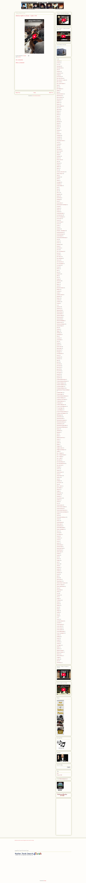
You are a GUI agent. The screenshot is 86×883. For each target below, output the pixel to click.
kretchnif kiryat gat (60, 234)
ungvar (58, 603)
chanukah (58, 135)
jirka (57, 187)
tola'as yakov (59, 579)
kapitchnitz (59, 194)
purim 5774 (59, 367)
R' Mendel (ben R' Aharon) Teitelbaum (63, 389)
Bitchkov (58, 102)
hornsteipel (59, 182)
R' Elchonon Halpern (60, 386)
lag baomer (59, 244)
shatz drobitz (59, 487)
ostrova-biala (59, 339)
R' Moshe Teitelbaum (60, 397)
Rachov (58, 428)
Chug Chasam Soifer (60, 140)
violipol (58, 615)
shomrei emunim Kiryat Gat (61, 510)
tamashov (58, 567)
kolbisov (58, 209)
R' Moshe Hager (59, 394)
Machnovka (59, 280)
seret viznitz (59, 482)
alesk (58, 69)
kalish (58, 189)
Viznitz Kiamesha (60, 624)
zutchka (58, 659)
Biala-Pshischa (59, 95)
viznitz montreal (59, 629)
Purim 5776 (59, 370)
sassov (58, 468)
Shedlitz (58, 491)
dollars (58, 152)
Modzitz (58, 298)
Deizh (58, 145)
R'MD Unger (59, 415)
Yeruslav (58, 643)
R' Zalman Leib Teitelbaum (61, 413)
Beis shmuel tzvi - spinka (61, 80)
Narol (58, 327)
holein (58, 178)
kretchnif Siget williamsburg (61, 237)
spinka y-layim (59, 551)
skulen (58, 520)
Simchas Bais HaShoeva (61, 517)
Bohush (58, 111)
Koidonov (58, 208)
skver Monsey (59, 534)
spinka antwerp (59, 544)
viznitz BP (58, 622)
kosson (58, 220)
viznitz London (59, 626)
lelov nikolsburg (59, 258)
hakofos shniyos (59, 173)
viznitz (58, 619)
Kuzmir (58, 242)
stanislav (58, 553)
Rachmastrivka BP (60, 418)
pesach (58, 344)
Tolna (58, 588)
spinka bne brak (59, 546)
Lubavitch (58, 273)
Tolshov (58, 591)
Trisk (58, 596)
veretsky (58, 612)
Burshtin (58, 133)
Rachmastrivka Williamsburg (62, 427)
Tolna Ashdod (59, 589)
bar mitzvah (59, 76)
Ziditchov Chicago (60, 650)
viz (57, 617)
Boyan (58, 123)
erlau (58, 161)
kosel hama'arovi (60, 215)
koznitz (58, 225)
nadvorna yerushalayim (61, 324)
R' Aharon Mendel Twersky (61, 379)
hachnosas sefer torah (60, 171)
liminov (58, 268)
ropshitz (58, 442)
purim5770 (58, 374)
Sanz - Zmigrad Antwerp (61, 454)
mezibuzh (58, 291)
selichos (58, 477)
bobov (58, 107)
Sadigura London (60, 447)
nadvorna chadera (60, 315)
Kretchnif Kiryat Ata (60, 232)
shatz (58, 484)
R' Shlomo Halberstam (60, 404)
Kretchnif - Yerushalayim (61, 230)
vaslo (58, 607)
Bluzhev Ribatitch (60, 106)
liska (57, 272)
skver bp (58, 532)
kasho (58, 201)
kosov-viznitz (59, 218)
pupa (58, 360)
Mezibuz (58, 289)
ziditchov (58, 648)
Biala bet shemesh (60, 93)
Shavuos (58, 489)
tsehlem (58, 598)
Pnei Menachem (59, 353)
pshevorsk (58, 358)
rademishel (59, 430)
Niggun (58, 331)
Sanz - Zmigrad (59, 453)
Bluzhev (58, 104)
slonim (58, 536)
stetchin (58, 555)
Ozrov (58, 341)
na (57, 305)
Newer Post (18, 92)
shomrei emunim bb (60, 508)
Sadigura (58, 446)
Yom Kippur (59, 645)
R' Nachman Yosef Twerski (61, 399)
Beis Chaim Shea (60, 78)
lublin (58, 275)
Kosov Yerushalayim (60, 216)
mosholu (58, 299)
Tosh (58, 593)
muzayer (58, 303)
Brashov (58, 125)
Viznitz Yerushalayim (60, 633)
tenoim (58, 574)
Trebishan (58, 595)
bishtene (58, 100)
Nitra (57, 336)
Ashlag (58, 74)
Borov (58, 116)
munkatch (58, 301)
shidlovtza (58, 499)
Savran (58, 473)
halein (58, 175)
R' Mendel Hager (59, 392)
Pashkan (58, 343)
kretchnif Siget (59, 235)
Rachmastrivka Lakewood (61, 420)
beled (58, 85)
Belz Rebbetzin (59, 88)
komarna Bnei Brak (60, 213)
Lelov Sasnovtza (60, 261)
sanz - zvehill (59, 458)
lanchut (58, 246)
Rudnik (58, 444)
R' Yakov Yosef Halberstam (61, 406)
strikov (58, 558)
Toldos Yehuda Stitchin (61, 586)
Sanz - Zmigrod (59, 456)
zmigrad (58, 657)
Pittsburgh (58, 351)
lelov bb (58, 253)
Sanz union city (59, 465)
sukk (58, 562)
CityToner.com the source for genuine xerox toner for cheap (24, 840)
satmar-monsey (59, 472)
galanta (58, 166)
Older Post (51, 92)
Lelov (58, 249)
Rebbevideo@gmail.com (63, 778)
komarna (58, 211)
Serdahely (58, 480)
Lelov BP (58, 254)
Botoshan (58, 121)
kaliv (57, 190)
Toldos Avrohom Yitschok (61, 582)
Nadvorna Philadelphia (60, 320)
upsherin (58, 605)
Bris (57, 128)
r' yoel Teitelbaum (60, 409)
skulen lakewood (59, 522)
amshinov (58, 71)
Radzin (58, 435)
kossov (58, 223)
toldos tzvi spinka (60, 584)
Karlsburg (58, 199)
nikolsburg (58, 332)
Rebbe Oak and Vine (60, 437)
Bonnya (58, 114)
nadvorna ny (59, 308)
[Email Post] (28, 55)
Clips (58, 773)
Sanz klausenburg (60, 461)
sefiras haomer (59, 475)
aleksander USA (59, 67)
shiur (58, 503)
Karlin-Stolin (59, 197)
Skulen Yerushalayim (60, 529)
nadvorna (58, 306)
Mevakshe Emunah (60, 287)
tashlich (58, 569)
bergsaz (58, 90)
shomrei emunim (59, 505)
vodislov (58, 634)
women (58, 638)
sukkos (58, 563)
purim (58, 362)
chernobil (58, 137)
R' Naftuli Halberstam (60, 401)
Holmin (58, 180)
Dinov (58, 147)
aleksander (59, 66)
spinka (58, 543)
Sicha (58, 515)
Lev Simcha (59, 265)
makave (58, 282)
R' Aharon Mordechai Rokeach (62, 381)
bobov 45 (58, 109)
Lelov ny (58, 260)
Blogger (45, 880)
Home (35, 92)
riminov (58, 439)
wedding (58, 636)
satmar (58, 470)
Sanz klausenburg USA (61, 463)
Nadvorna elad (59, 317)
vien (57, 614)
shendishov (59, 494)
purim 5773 (59, 365)
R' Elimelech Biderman (61, 388)
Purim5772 (58, 377)
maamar (58, 279)
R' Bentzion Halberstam (61, 384)
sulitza (58, 565)
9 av (57, 64)
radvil (58, 434)
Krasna (58, 227)
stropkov (58, 560)
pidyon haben (59, 348)
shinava (58, 501)
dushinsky (58, 156)
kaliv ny (58, 192)
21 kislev (58, 62)
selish (58, 479)
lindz (57, 270)
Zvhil (58, 660)
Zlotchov (58, 653)
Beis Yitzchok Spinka (60, 83)
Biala (58, 92)
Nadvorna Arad (59, 310)
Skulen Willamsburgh (60, 527)
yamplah (58, 640)
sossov (58, 541)
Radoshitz (58, 432)
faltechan (58, 163)
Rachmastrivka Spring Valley (62, 425)
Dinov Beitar (59, 149)
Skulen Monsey (59, 525)
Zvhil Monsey (59, 662)
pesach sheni (59, 346)
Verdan (58, 610)
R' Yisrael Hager (59, 408)
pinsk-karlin (59, 350)
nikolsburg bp (59, 334)
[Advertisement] (61, 816)
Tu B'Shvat (59, 600)
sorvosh (58, 539)
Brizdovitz (58, 130)
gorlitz (58, 168)
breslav (58, 126)
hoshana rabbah (59, 185)
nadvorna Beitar (59, 313)
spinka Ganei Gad (60, 548)
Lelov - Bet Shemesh (60, 251)
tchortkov (58, 570)
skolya (58, 518)
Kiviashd (58, 206)
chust (58, 142)
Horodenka (58, 183)
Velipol (58, 608)
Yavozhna (58, 641)
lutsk (58, 277)
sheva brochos (59, 498)
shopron (58, 513)
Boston (58, 119)
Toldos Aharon (59, 581)
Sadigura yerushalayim (61, 449)
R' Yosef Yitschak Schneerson (62, 411)
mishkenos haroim (60, 294)
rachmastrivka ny (60, 423)
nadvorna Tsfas (59, 322)
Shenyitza (58, 496)
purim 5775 (59, 369)
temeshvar (58, 572)
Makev (58, 284)
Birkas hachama (59, 97)
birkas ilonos (59, 99)
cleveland (58, 144)
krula (58, 239)
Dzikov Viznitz (59, 159)
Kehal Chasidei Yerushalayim (62, 204)
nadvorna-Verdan (60, 325)
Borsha (58, 118)
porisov (58, 355)
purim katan (59, 372)
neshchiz (58, 329)
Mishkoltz (58, 296)
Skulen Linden (59, 524)
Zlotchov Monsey (60, 655)
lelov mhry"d (59, 256)
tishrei (58, 577)
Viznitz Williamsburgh (60, 631)
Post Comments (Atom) (36, 95)
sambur (58, 451)
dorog (58, 154)
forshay (58, 164)
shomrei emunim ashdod (61, 506)
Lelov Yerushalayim (60, 263)
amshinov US (59, 73)
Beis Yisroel (59, 81)
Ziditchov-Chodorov (60, 652)
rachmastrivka (59, 416)
